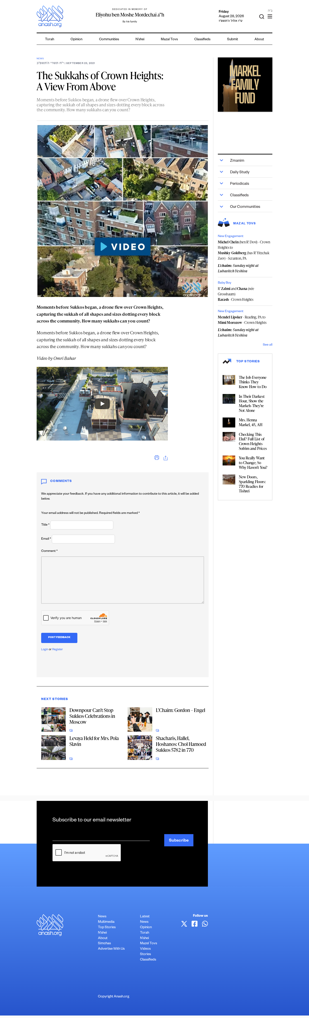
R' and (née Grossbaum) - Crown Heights (236, 294)
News (40, 59)
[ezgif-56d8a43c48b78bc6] (245, 84)
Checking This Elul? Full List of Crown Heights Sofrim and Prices (253, 441)
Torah (49, 40)
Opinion (76, 40)
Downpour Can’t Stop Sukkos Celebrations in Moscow (92, 716)
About (259, 40)
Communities (109, 40)
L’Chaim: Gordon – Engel (180, 710)
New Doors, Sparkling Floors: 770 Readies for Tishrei (252, 484)
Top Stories (107, 928)
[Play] (102, 403)
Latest (145, 917)
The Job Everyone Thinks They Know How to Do (252, 382)
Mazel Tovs (148, 944)
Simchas (104, 944)
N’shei (139, 40)
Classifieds (202, 40)
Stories (145, 954)
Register (57, 649)
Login (44, 649)
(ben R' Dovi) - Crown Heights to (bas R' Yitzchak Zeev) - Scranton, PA (244, 250)
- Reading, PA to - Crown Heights (242, 320)
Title (45, 525)
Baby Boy (224, 283)
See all (267, 345)
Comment (49, 551)
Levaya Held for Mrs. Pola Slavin (94, 741)
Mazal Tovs (169, 40)
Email (46, 539)
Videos (145, 949)
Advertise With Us (111, 949)
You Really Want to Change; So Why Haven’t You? (253, 462)
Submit (232, 40)
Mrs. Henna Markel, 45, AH (250, 422)
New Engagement (230, 236)
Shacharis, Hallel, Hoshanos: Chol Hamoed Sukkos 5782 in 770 (181, 744)
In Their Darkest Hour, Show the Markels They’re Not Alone (252, 403)
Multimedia (106, 922)
